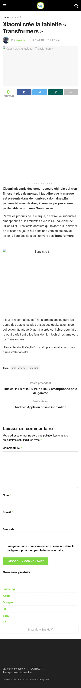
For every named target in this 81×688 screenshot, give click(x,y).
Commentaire (12, 448)
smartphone (19, 367)
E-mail (8, 512)
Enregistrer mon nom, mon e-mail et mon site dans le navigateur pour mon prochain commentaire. (40, 548)
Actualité (16, 17)
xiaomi (34, 367)
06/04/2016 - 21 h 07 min (46, 40)
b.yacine (20, 40)
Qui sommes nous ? (14, 668)
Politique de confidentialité (17, 672)
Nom (7, 495)
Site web (8, 529)
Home (6, 17)
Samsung (9, 589)
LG (5, 622)
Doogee (8, 602)
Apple (6, 596)
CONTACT (36, 668)
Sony (6, 616)
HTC (5, 609)
